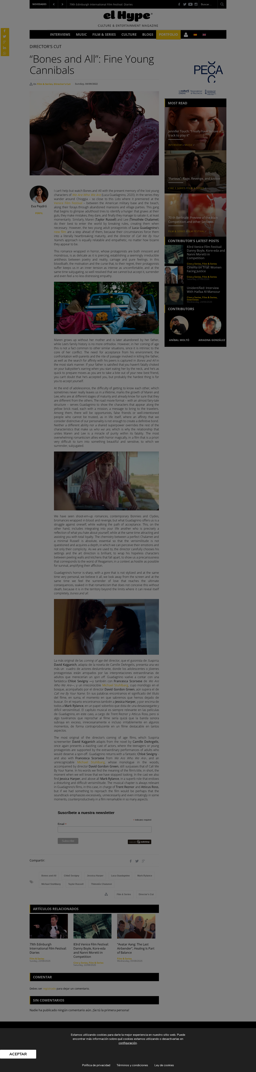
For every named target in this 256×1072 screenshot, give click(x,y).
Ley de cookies (164, 1065)
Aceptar (18, 1054)
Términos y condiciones (132, 1065)
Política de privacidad (96, 1065)
